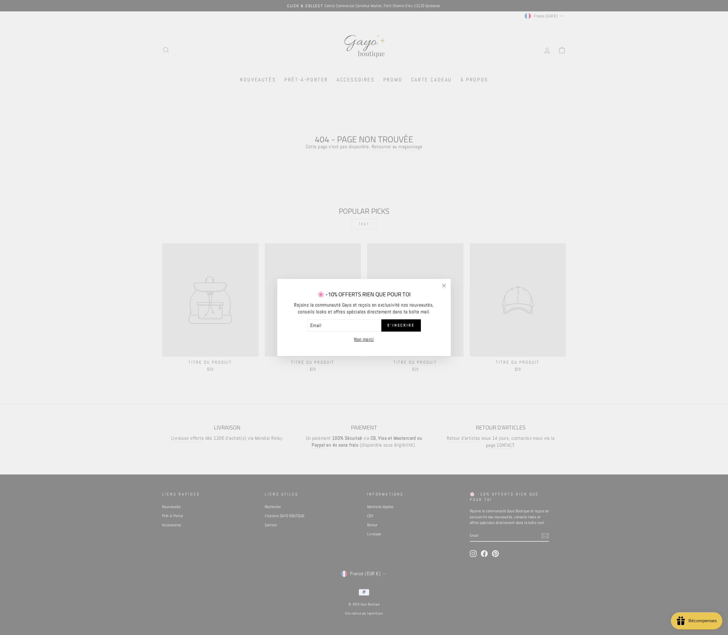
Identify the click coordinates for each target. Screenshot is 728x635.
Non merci (364, 339)
